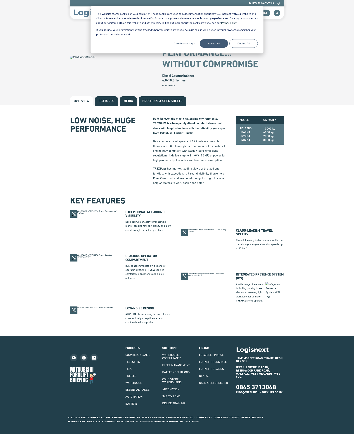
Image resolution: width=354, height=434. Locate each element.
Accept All (214, 43)
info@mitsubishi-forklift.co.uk (259, 392)
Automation (134, 396)
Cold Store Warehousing (172, 380)
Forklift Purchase (213, 361)
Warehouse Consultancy (171, 356)
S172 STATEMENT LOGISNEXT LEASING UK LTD (159, 421)
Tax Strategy (192, 421)
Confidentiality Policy (227, 417)
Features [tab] (106, 101)
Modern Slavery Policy (81, 421)
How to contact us (263, 3)
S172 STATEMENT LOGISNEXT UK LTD (115, 421)
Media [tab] (128, 101)
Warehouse (133, 382)
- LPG (128, 368)
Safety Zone (171, 396)
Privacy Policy (229, 22)
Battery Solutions (176, 372)
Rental (204, 375)
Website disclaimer (252, 417)
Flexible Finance (211, 354)
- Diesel (130, 375)
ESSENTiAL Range (137, 389)
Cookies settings (184, 43)
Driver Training (173, 403)
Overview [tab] (81, 101)
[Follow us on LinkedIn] (94, 357)
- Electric (132, 361)
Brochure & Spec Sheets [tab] (162, 101)
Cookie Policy (204, 417)
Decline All (243, 43)
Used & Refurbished (213, 382)
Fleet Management (176, 365)
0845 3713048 (256, 387)
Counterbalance (137, 354)
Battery (131, 403)
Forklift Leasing (211, 368)
